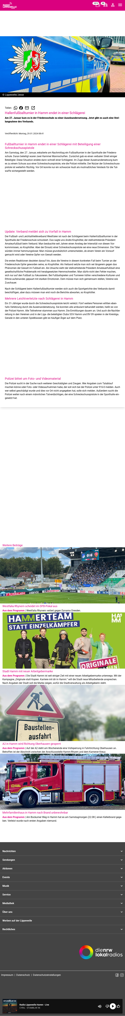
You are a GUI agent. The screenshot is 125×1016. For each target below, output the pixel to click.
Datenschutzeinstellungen (47, 975)
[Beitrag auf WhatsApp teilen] (15, 108)
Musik (5, 885)
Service (6, 894)
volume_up (100, 1006)
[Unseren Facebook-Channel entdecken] (117, 975)
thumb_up (118, 1006)
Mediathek (8, 903)
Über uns (7, 912)
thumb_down (107, 1006)
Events (6, 877)
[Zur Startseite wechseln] (9, 5)
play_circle (112, 1006)
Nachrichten (9, 851)
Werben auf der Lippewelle (17, 920)
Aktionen (7, 868)
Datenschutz (23, 975)
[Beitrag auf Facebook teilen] (21, 108)
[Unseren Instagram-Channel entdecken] (122, 975)
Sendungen (8, 859)
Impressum (7, 975)
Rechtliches (8, 929)
